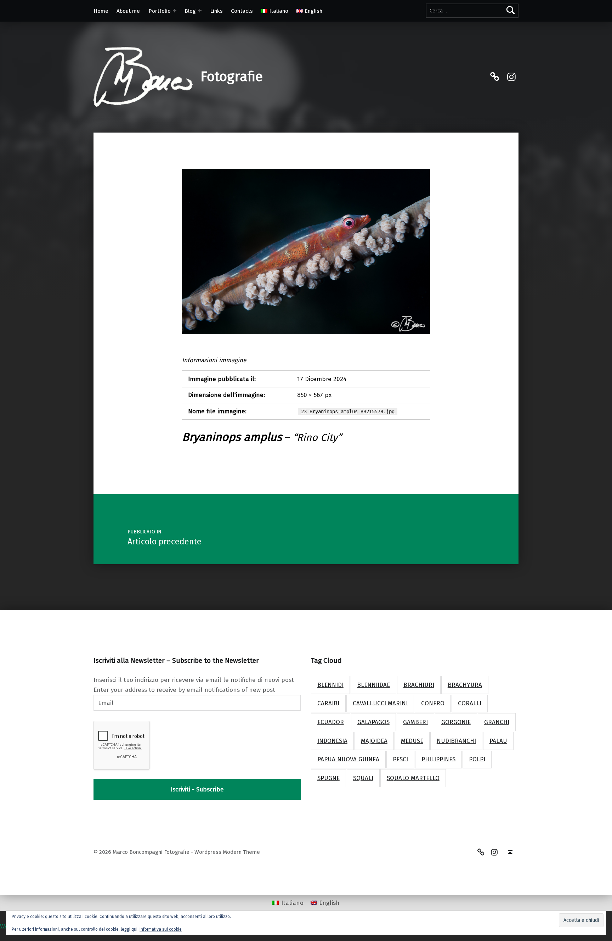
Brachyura (465, 685)
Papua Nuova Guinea (348, 759)
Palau (498, 741)
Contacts (242, 11)
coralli (469, 703)
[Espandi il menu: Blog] (200, 10)
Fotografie (231, 76)
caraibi (328, 703)
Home (101, 11)
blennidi (330, 685)
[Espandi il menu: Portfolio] (174, 10)
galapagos (373, 722)
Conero (432, 703)
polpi (477, 759)
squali (363, 778)
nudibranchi (456, 741)
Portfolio (159, 11)
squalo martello (413, 778)
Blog (190, 11)
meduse (412, 741)
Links (216, 11)
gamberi (415, 722)
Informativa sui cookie (161, 929)
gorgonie (456, 722)
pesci (400, 759)
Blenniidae (373, 685)
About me (128, 11)
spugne (328, 778)
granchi (496, 722)
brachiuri (418, 685)
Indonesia (332, 741)
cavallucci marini (380, 703)
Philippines (438, 759)
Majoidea (374, 741)
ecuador (330, 722)
